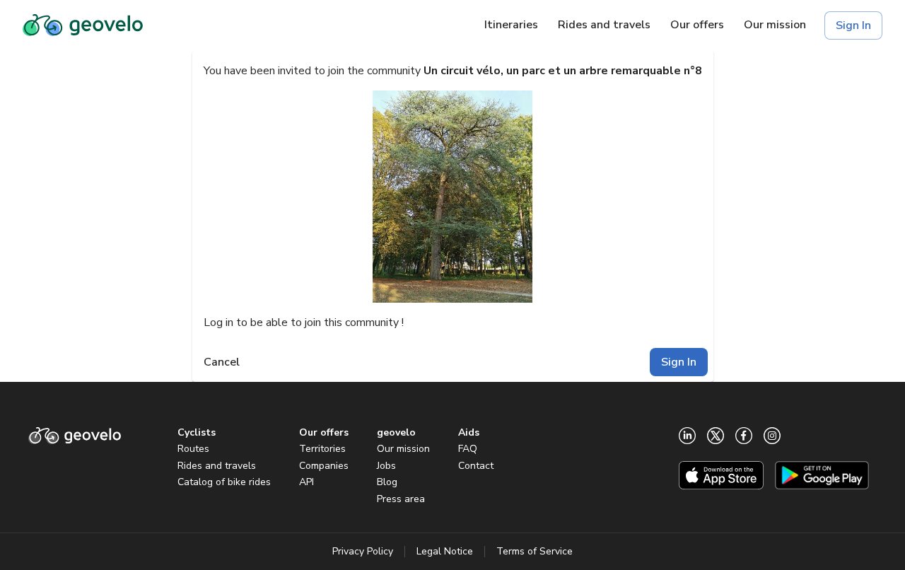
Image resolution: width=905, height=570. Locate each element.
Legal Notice (444, 551)
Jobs (386, 465)
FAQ (467, 448)
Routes (193, 448)
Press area (401, 499)
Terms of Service (534, 551)
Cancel (222, 362)
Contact (476, 465)
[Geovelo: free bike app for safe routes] (83, 25)
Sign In (853, 25)
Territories (322, 448)
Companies (324, 465)
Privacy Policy (362, 551)
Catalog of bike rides (224, 482)
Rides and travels (216, 465)
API (306, 482)
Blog (387, 482)
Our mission (403, 448)
